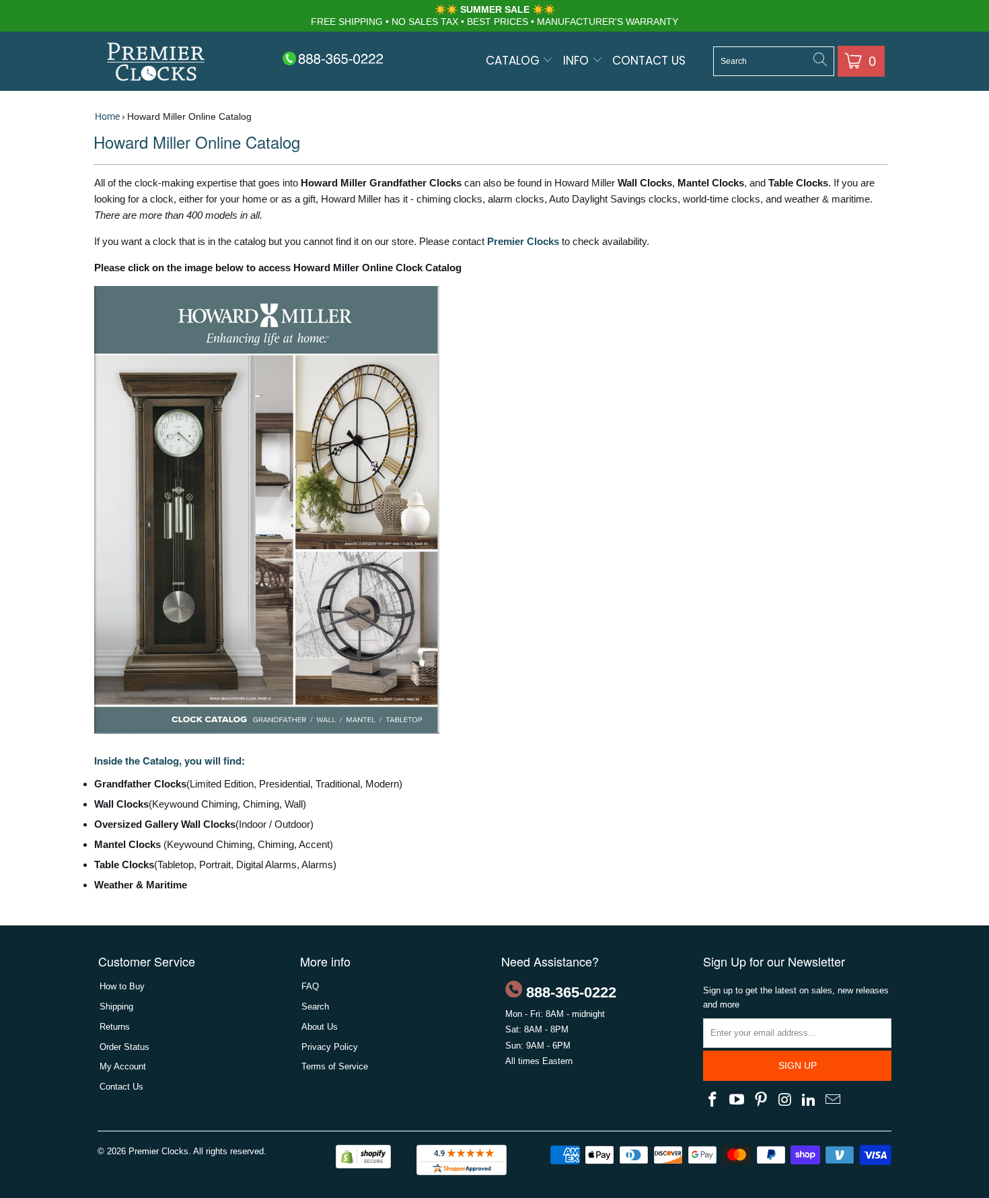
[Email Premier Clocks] (833, 1100)
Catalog (514, 60)
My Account (123, 1066)
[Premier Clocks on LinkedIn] (809, 1100)
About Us (319, 1027)
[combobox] (773, 61)
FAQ (310, 986)
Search (315, 1006)
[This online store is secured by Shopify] (363, 1165)
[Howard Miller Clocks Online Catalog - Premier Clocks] (266, 730)
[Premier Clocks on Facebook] (713, 1100)
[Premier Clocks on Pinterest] (761, 1100)
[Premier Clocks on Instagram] (785, 1100)
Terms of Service (334, 1066)
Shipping (116, 1006)
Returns (115, 1027)
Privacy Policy (329, 1047)
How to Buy (122, 986)
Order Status (124, 1047)
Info (577, 60)
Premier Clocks (158, 1151)
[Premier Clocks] (156, 63)
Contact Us (649, 60)
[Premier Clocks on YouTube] (737, 1100)
